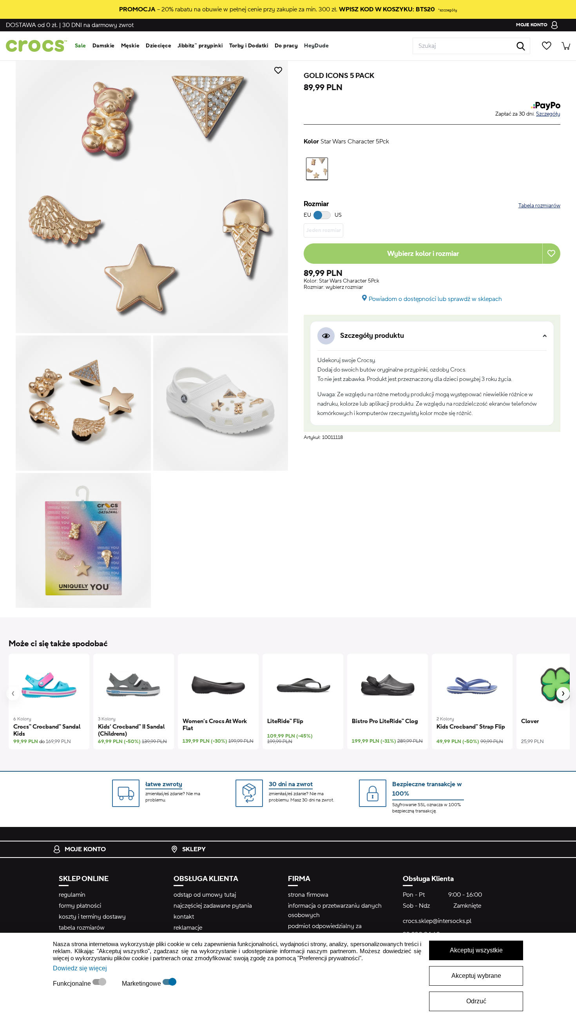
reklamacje (188, 928)
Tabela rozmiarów (539, 205)
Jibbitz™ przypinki (200, 45)
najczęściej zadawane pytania (213, 906)
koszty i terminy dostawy (92, 917)
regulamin (72, 895)
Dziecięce (158, 45)
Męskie (130, 45)
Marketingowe (142, 983)
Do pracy (286, 45)
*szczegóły (447, 10)
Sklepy (194, 849)
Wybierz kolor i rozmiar (423, 253)
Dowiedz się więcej (80, 968)
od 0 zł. (32, 25)
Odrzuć (476, 1001)
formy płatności (80, 906)
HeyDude (316, 45)
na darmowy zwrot (98, 25)
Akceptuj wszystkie (476, 950)
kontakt (184, 917)
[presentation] (13, 693)
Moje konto (85, 849)
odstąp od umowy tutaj (205, 895)
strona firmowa (308, 895)
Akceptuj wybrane (476, 975)
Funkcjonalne (72, 983)
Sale (80, 45)
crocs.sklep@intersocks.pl (437, 921)
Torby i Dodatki (248, 45)
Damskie (103, 45)
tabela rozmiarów (82, 928)
